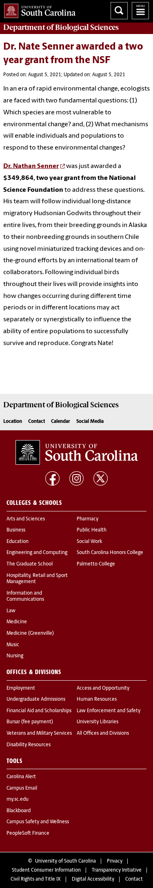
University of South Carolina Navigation (140, 10)
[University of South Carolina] (77, 452)
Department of (61, 27)
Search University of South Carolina (119, 10)
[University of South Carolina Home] (37, 9)
